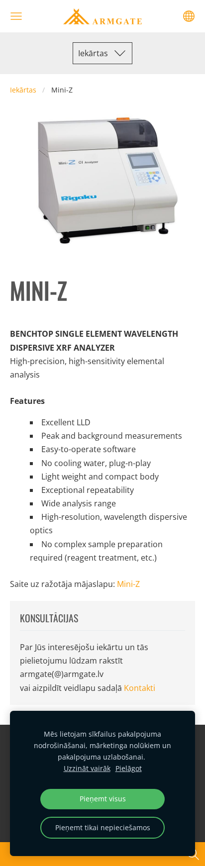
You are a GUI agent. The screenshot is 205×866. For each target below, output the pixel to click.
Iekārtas (23, 90)
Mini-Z (128, 583)
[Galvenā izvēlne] (16, 16)
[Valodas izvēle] (189, 16)
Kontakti (139, 687)
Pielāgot (128, 768)
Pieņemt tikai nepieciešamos (102, 827)
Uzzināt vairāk (87, 768)
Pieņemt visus (103, 798)
